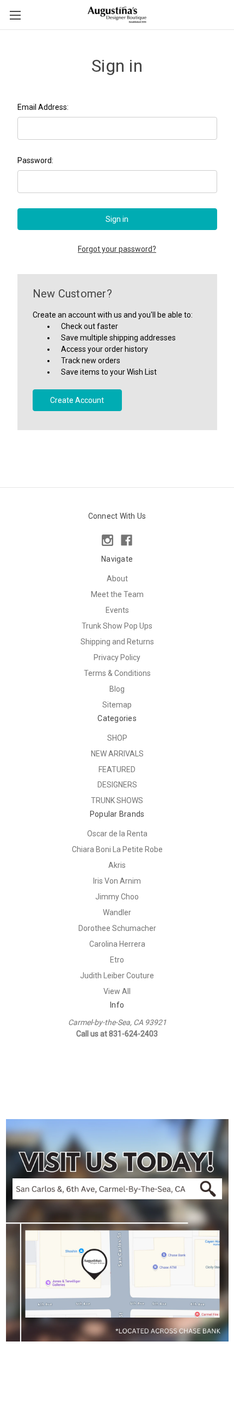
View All (117, 991)
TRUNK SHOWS (117, 800)
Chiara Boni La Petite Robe (117, 849)
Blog (117, 689)
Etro (117, 959)
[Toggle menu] (15, 15)
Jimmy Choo (117, 896)
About (117, 578)
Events (117, 610)
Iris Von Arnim (117, 881)
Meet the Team (117, 594)
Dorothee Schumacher (117, 928)
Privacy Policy (117, 657)
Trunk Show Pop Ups (117, 626)
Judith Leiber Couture (117, 975)
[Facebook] (126, 540)
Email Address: (43, 107)
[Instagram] (107, 540)
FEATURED (117, 769)
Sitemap (117, 704)
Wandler (117, 912)
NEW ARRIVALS (117, 753)
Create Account (77, 400)
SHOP (117, 738)
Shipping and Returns (117, 641)
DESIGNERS (117, 784)
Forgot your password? (117, 249)
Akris (117, 865)
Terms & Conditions (117, 673)
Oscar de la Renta (117, 833)
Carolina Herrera (117, 944)
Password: (35, 160)
